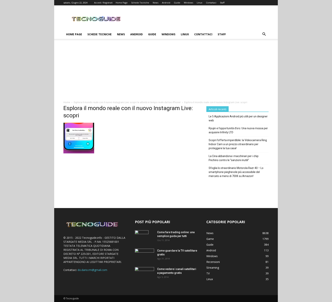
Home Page (122, 2)
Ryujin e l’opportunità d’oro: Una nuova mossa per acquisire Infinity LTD (238, 130)
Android (166, 2)
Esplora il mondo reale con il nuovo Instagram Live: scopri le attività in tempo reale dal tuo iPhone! (127, 102)
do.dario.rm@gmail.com (92, 270)
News (155, 2)
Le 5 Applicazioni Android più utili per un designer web (238, 118)
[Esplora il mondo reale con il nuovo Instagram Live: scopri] (78, 152)
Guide (177, 2)
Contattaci (211, 2)
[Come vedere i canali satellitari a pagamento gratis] (144, 273)
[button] (264, 34)
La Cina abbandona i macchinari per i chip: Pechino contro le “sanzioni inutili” (234, 158)
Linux (199, 2)
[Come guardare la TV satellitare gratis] (144, 255)
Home (66, 102)
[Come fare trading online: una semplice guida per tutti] (142, 237)
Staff (222, 2)
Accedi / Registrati (103, 2)
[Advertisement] (166, 72)
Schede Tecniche (140, 2)
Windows (188, 2)
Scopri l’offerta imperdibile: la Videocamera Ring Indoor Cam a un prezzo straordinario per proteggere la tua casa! (238, 144)
